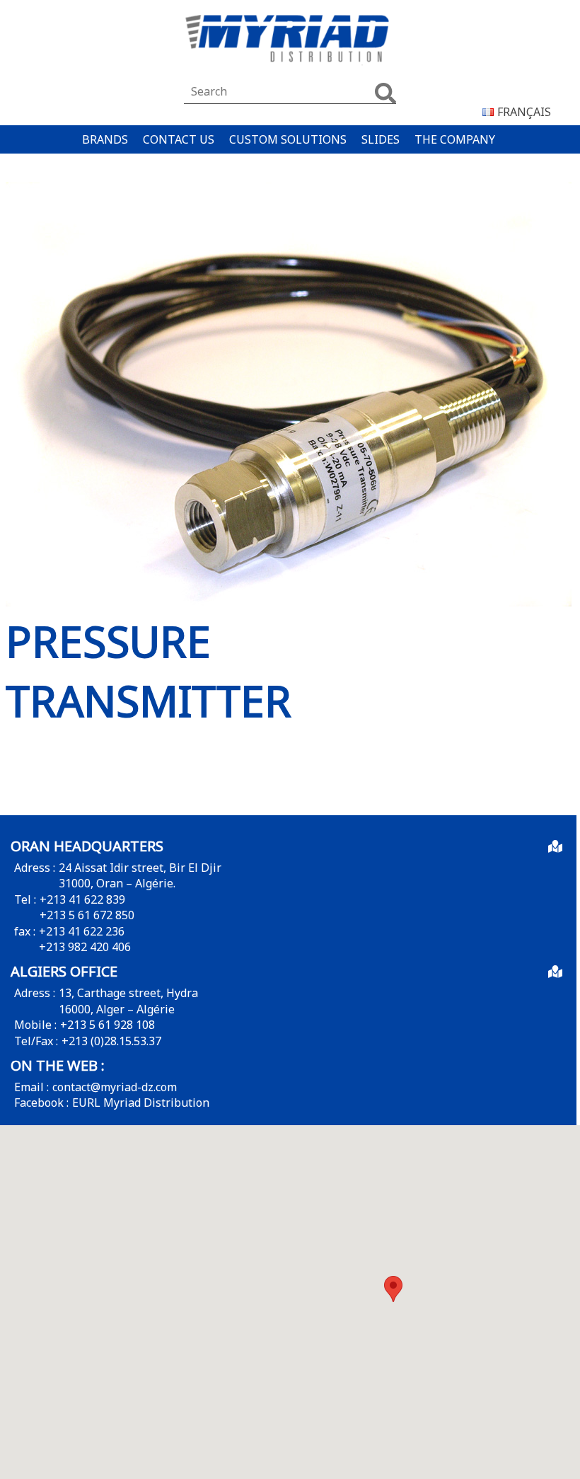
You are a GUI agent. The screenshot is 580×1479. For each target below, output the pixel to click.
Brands (105, 139)
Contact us (178, 139)
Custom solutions (288, 139)
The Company (454, 139)
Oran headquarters (87, 846)
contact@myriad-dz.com (114, 1087)
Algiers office (64, 971)
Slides (380, 139)
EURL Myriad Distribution (140, 1102)
